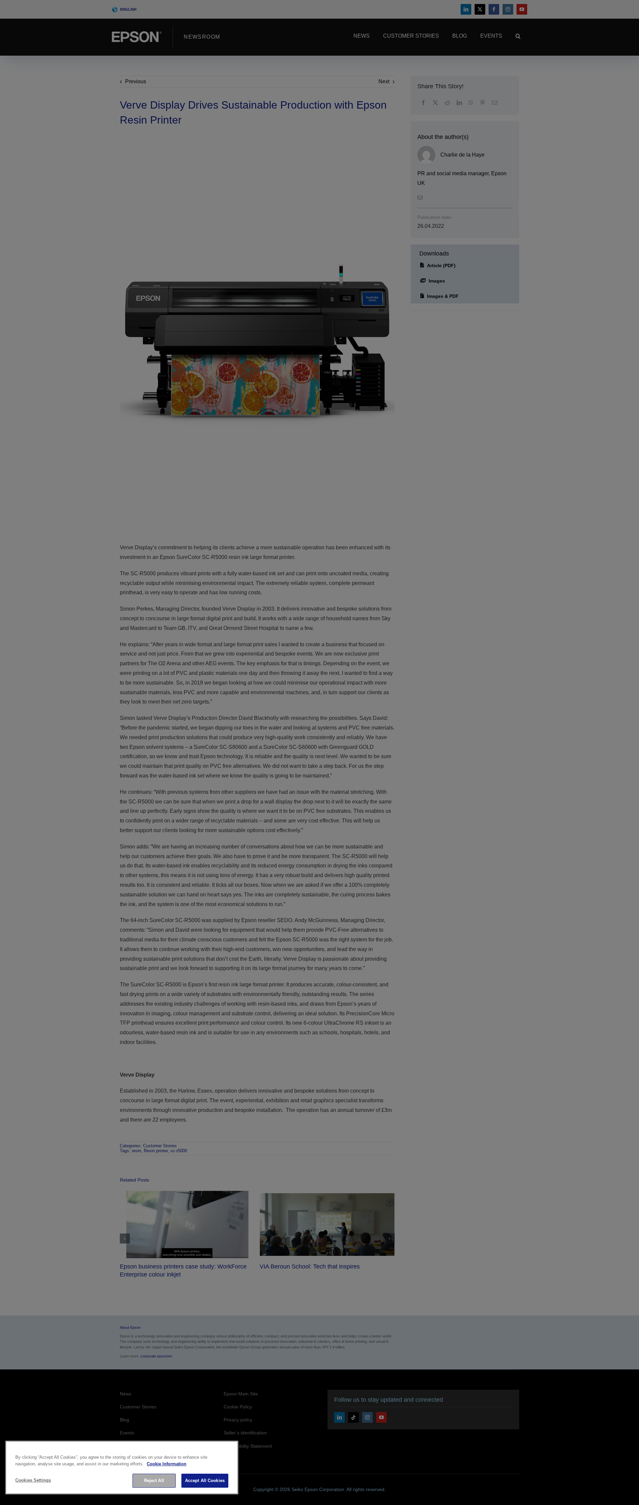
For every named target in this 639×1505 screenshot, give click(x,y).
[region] (121, 1467)
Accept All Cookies (205, 1480)
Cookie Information (166, 1463)
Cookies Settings (33, 1480)
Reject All (154, 1480)
